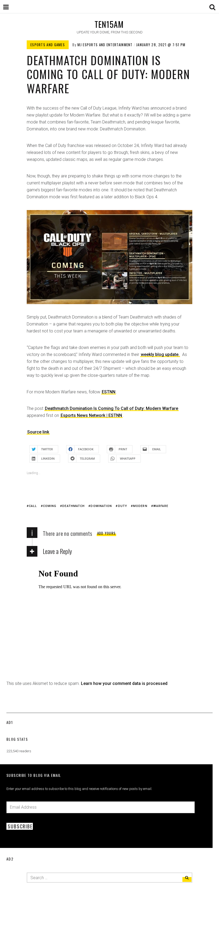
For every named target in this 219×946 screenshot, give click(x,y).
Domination (101, 506)
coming (50, 506)
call (33, 506)
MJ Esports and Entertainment (104, 44)
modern (140, 506)
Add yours (106, 533)
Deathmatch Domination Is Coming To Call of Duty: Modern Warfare (111, 408)
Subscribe (20, 826)
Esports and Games (47, 44)
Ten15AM (109, 24)
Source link (38, 432)
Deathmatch (73, 506)
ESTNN (108, 391)
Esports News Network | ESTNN (91, 415)
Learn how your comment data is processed (124, 683)
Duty (122, 506)
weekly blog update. (160, 354)
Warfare (161, 506)
